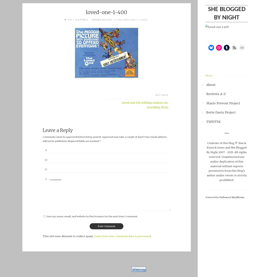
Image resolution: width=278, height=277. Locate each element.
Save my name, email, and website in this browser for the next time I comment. (92, 216)
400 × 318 (74, 19)
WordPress (238, 197)
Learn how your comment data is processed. (123, 236)
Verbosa (224, 197)
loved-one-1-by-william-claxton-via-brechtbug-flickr (145, 105)
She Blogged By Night (227, 13)
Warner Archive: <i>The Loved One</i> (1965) (120, 19)
